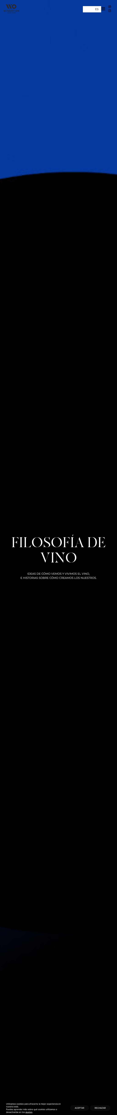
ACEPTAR (79, 1108)
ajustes (28, 1112)
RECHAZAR (100, 1108)
